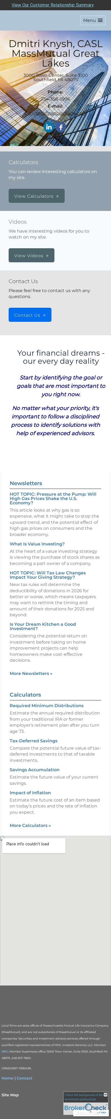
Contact (24, 1078)
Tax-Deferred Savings (33, 740)
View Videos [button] (28, 255)
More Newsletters (31, 673)
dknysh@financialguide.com (55, 113)
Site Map (10, 1094)
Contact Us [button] (27, 315)
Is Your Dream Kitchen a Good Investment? (43, 626)
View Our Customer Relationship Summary (53, 5)
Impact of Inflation (30, 792)
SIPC (5, 1051)
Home (7, 1078)
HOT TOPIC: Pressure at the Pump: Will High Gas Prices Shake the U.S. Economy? (53, 498)
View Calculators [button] (34, 196)
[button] (93, 20)
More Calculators (30, 825)
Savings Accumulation (35, 769)
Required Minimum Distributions (47, 705)
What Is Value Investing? (37, 544)
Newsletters (26, 483)
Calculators (25, 694)
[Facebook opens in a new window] (61, 127)
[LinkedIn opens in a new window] (48, 127)
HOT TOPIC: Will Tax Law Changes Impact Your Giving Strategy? (48, 575)
